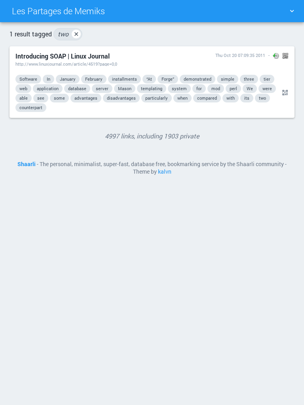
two (68, 34)
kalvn (164, 171)
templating (151, 88)
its (246, 98)
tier (267, 79)
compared (207, 98)
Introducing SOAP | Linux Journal (62, 56)
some (59, 98)
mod (215, 88)
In (48, 79)
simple (227, 79)
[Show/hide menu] (291, 11)
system (179, 88)
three (249, 79)
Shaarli (26, 164)
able (23, 98)
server (102, 88)
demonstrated (197, 79)
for (199, 88)
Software (28, 79)
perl (233, 88)
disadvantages (121, 98)
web (23, 88)
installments (124, 79)
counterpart (30, 107)
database (77, 88)
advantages (85, 98)
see (40, 98)
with (230, 98)
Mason (124, 88)
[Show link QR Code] (284, 93)
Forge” (168, 79)
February (94, 79)
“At (149, 79)
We (250, 88)
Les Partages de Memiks (58, 11)
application (48, 88)
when (182, 98)
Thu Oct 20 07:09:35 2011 (240, 55)
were (267, 88)
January (68, 79)
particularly (156, 98)
